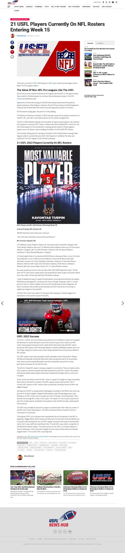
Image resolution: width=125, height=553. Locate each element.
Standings (38, 6)
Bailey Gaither (53, 443)
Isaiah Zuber (63, 445)
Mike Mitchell (21, 36)
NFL (50, 83)
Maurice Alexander (35, 447)
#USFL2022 (43, 443)
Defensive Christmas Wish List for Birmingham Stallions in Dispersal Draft (75, 489)
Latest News (19, 6)
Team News (86, 6)
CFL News (40, 539)
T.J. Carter (21, 450)
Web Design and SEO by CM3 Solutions (55, 539)
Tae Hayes (29, 450)
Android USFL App (90, 97)
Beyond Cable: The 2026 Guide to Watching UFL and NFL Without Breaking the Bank (104, 66)
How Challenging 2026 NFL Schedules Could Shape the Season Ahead (102, 57)
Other (16, 11)
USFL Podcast (107, 6)
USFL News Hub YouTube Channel (37, 436)
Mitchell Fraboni (61, 447)
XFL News (32, 539)
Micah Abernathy (49, 447)
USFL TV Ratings (74, 6)
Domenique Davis (44, 445)
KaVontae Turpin (23, 447)
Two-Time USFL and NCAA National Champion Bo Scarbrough (22, 488)
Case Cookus (72, 443)
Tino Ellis (49, 450)
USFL (35, 83)
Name (70, 447)
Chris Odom (21, 445)
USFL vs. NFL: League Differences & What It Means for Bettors (103, 74)
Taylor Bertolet (39, 450)
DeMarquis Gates (32, 445)
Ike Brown (54, 445)
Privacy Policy (72, 539)
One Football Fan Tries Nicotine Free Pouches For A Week (99, 49)
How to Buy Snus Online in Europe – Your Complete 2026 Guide (102, 83)
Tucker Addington (60, 450)
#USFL (36, 443)
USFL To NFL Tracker (58, 6)
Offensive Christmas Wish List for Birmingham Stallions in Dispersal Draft (101, 489)
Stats (47, 6)
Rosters (96, 6)
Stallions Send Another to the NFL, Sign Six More (49, 488)
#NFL (30, 443)
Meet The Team (91, 539)
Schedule (29, 6)
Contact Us (81, 539)
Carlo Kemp (63, 443)
